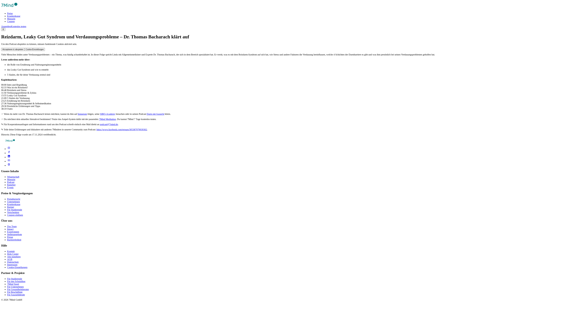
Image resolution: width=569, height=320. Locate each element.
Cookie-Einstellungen (35, 49)
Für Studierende (14, 209)
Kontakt (11, 251)
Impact (10, 229)
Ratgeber (11, 185)
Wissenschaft (13, 177)
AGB (9, 259)
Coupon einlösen (15, 215)
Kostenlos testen (18, 26)
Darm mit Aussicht (155, 114)
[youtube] (9, 161)
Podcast (10, 182)
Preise (10, 13)
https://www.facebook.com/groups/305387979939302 (121, 129)
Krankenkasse (13, 16)
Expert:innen (13, 232)
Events (10, 187)
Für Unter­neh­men (15, 286)
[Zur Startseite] (9, 8)
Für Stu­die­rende (14, 278)
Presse (10, 237)
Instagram (82, 114)
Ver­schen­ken (13, 212)
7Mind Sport (13, 284)
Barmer (10, 207)
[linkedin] (9, 157)
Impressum (12, 264)
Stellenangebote (14, 234)
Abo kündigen (14, 256)
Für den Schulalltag (16, 281)
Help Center (13, 254)
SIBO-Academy (107, 114)
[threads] (9, 165)
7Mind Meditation (107, 119)
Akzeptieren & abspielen (12, 49)
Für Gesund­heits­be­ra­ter (18, 289)
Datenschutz (13, 262)
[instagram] (9, 149)
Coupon (11, 21)
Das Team (12, 226)
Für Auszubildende (16, 294)
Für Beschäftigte (15, 292)
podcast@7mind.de (109, 124)
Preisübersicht (13, 199)
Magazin (11, 18)
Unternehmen (13, 201)
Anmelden (6, 26)
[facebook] (9, 153)
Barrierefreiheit (14, 240)
